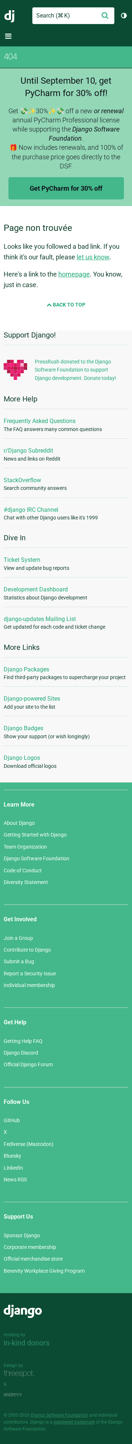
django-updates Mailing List (40, 619)
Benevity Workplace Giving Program (44, 1271)
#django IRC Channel (31, 509)
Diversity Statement (26, 882)
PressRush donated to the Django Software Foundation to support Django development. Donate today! (75, 370)
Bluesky (12, 1156)
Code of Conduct (23, 870)
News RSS (15, 1179)
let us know (93, 257)
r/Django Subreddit (28, 450)
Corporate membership (30, 1247)
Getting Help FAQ (23, 1041)
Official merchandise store (33, 1259)
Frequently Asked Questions (40, 421)
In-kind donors (27, 1342)
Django (9, 15)
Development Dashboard (36, 589)
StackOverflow (22, 480)
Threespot (21, 1374)
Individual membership (29, 985)
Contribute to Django (27, 950)
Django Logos (22, 757)
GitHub (12, 1120)
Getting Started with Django (35, 835)
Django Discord (21, 1053)
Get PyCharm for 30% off (66, 188)
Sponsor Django (22, 1235)
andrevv (21, 1394)
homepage (74, 274)
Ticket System (22, 559)
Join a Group (18, 938)
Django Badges (23, 728)
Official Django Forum (28, 1064)
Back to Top (68, 305)
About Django (19, 823)
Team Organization (25, 847)
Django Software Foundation (36, 858)
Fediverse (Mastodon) (29, 1144)
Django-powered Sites (32, 698)
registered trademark (74, 1422)
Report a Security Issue (30, 973)
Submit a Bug (19, 961)
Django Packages (26, 669)
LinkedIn (13, 1168)
